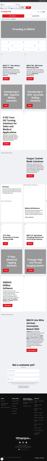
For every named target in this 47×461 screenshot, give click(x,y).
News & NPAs (15, 403)
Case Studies (14, 408)
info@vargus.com (28, 447)
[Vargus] (23, 438)
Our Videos (14, 411)
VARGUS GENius (15, 401)
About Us (3, 401)
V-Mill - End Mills (37, 428)
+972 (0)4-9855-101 (20, 447)
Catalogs (14, 406)
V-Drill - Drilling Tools (38, 430)
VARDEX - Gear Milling (39, 417)
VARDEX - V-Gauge (38, 412)
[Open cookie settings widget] (2, 459)
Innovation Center (27, 406)
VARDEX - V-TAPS (38, 415)
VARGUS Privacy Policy (5, 407)
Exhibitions (14, 413)
